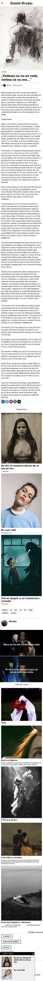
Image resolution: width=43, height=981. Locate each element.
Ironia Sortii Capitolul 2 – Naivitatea (15, 922)
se (25, 610)
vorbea (13, 613)
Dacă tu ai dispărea (9, 760)
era (16, 610)
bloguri (4, 610)
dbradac (9, 85)
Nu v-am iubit (8, 530)
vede (30, 610)
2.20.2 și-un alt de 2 (9, 820)
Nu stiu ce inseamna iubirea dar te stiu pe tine (20, 467)
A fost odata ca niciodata (11, 857)
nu (21, 610)
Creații (4, 72)
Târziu (3, 723)
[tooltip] (3, 401)
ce (11, 610)
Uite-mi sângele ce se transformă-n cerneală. (20, 599)
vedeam (5, 613)
